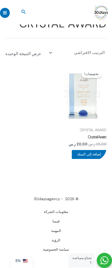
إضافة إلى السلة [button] (89, 154)
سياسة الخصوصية (56, 249)
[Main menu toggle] (5, 13)
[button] (23, 12)
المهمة (56, 230)
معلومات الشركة (56, 211)
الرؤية (56, 240)
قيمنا (56, 221)
